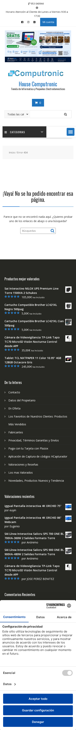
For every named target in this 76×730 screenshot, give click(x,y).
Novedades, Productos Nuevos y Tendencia (36, 480)
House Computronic (38, 84)
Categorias (17, 132)
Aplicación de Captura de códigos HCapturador (37, 456)
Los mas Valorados (20, 472)
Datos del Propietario (21, 400)
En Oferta (14, 408)
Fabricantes (15, 432)
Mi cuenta (48, 22)
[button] (70, 132)
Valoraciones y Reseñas (23, 464)
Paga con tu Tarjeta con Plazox (28, 448)
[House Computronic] (38, 61)
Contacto (14, 392)
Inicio (12, 152)
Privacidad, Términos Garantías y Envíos (33, 440)
